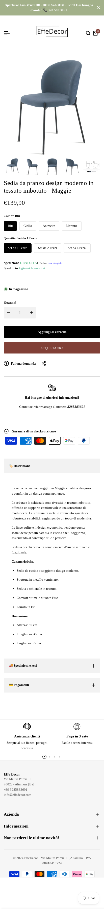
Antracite (49, 226)
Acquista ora (52, 348)
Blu (10, 226)
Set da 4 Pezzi (77, 248)
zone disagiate (55, 263)
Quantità (10, 303)
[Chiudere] (97, 7)
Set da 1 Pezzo (18, 248)
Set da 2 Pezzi (47, 248)
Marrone (71, 226)
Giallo (27, 226)
